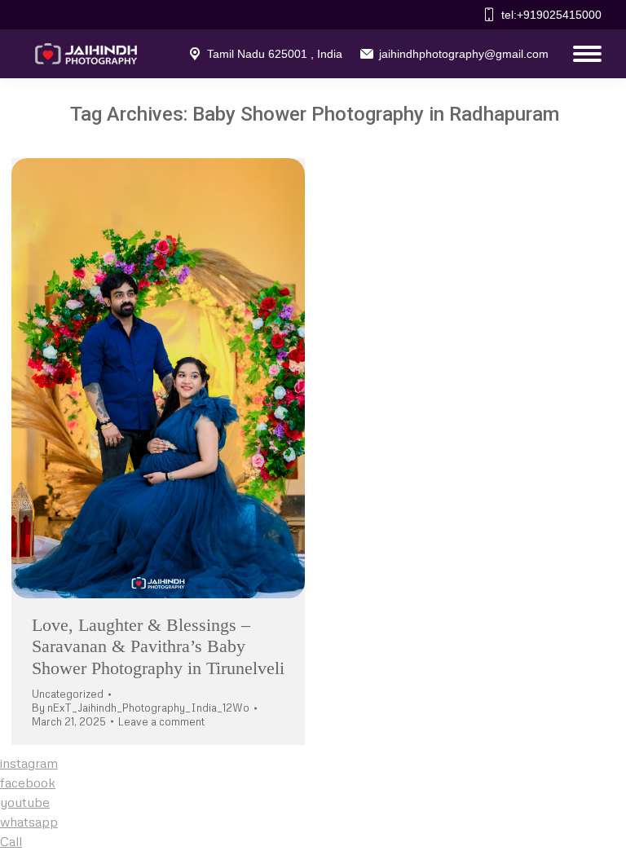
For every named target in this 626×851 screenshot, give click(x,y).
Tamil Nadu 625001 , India (274, 53)
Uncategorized (68, 693)
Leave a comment (161, 721)
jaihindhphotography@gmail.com (464, 53)
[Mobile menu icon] (583, 54)
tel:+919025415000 (551, 14)
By (140, 707)
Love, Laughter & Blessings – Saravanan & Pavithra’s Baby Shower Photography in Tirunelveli (158, 646)
